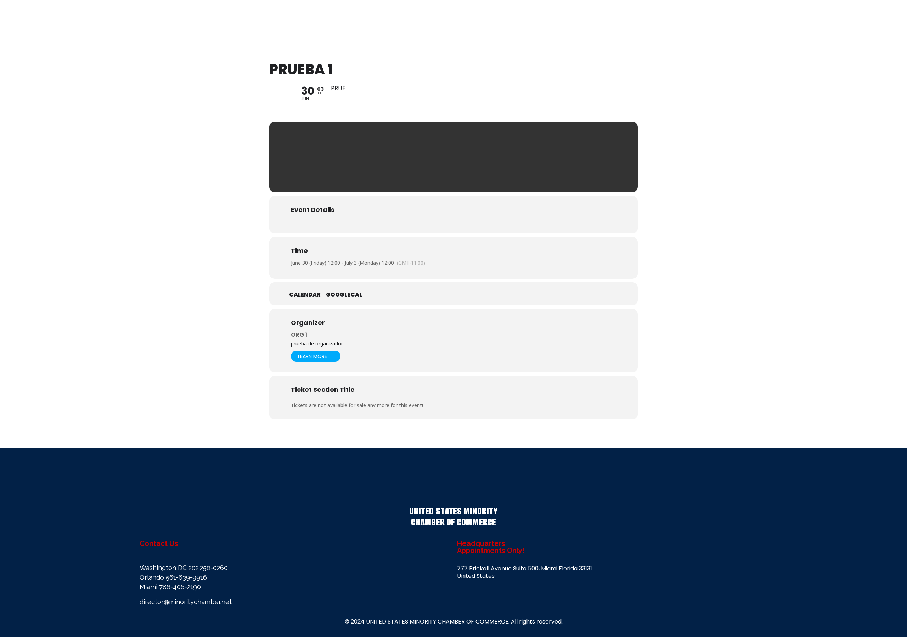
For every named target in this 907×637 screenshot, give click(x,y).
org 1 (299, 335)
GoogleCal (344, 294)
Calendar (305, 294)
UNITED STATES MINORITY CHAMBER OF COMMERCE (453, 516)
